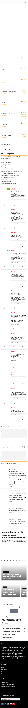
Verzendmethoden (9, 634)
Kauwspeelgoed (12, 506)
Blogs (2, 672)
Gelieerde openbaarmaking (8, 686)
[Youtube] (11, 704)
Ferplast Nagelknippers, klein (18, 375)
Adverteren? (4, 674)
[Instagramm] (8, 704)
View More (4, 61)
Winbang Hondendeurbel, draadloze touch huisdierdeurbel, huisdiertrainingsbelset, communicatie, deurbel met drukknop (18, 357)
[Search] (25, 2)
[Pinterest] (13, 704)
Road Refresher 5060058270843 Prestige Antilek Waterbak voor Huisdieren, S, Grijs (17, 337)
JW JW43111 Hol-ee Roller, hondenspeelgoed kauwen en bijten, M (17, 510)
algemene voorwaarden (7, 684)
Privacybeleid (4, 682)
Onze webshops (5, 676)
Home (2, 667)
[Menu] (2, 2)
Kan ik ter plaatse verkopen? (12, 631)
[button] (14, 628)
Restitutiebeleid (8, 637)
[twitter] (5, 704)
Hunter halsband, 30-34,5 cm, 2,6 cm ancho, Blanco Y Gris (18, 411)
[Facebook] (2, 704)
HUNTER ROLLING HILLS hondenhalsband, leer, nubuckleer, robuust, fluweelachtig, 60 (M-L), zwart (18, 237)
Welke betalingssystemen (11, 628)
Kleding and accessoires (14, 490)
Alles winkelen (4, 669)
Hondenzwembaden (13, 467)
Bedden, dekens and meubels (15, 519)
